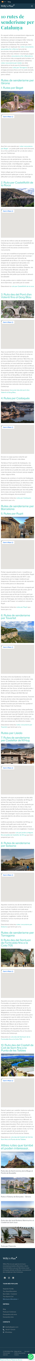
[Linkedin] (13, 1278)
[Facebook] (5, 1278)
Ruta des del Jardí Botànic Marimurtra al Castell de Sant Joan (17, 1221)
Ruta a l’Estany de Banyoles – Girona (16, 1196)
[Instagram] (9, 1278)
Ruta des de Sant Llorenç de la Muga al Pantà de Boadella (17, 1172)
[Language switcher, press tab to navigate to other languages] (3, 2)
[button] (31, 6)
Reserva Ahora (5, 1360)
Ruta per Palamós (8, 1246)
